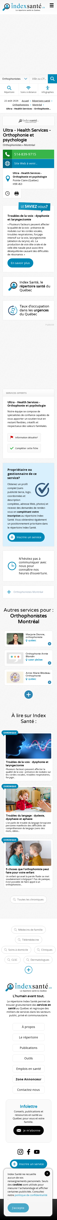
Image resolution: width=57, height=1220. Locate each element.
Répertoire (9, 92)
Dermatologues (40, 959)
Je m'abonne (31, 1130)
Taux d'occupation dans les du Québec (34, 310)
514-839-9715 (25, 154)
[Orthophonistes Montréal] (28, 694)
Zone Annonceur (28, 1079)
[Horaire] (7, 193)
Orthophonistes (20, 104)
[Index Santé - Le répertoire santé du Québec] (23, 7)
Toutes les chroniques (30, 899)
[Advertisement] (28, 44)
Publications (28, 1048)
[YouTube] (37, 1152)
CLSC (14, 959)
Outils (28, 1058)
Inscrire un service (29, 537)
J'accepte (18, 1208)
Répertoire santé (41, 100)
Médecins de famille (30, 929)
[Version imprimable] (16, 193)
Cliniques (46, 949)
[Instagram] (20, 1152)
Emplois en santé (28, 1069)
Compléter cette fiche (26, 448)
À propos (28, 1027)
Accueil (25, 100)
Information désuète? (26, 437)
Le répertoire (28, 1037)
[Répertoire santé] (28, 970)
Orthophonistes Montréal (28, 592)
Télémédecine (30, 939)
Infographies (47, 92)
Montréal (37, 104)
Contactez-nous (28, 1090)
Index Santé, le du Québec (35, 286)
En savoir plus (20, 263)
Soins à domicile (18, 949)
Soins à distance (28, 92)
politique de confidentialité (31, 1195)
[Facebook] (29, 1152)
